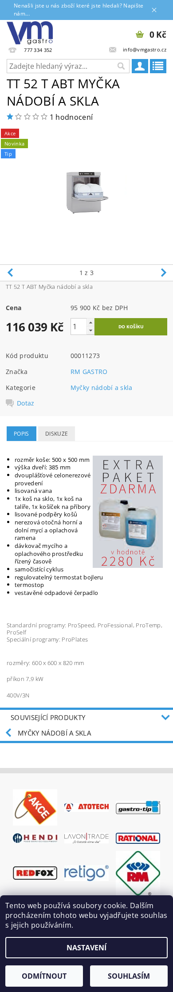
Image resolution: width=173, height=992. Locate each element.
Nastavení (86, 948)
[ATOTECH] (86, 807)
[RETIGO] (86, 872)
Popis (21, 433)
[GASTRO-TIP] (138, 807)
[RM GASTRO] (138, 872)
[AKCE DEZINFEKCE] (35, 807)
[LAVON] (86, 838)
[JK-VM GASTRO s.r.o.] (30, 31)
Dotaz (26, 403)
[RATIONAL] (138, 838)
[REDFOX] (35, 872)
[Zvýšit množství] (90, 322)
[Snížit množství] (90, 330)
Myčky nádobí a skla (102, 387)
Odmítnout (44, 976)
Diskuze (56, 433)
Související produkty (48, 717)
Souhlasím (129, 976)
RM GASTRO (89, 371)
